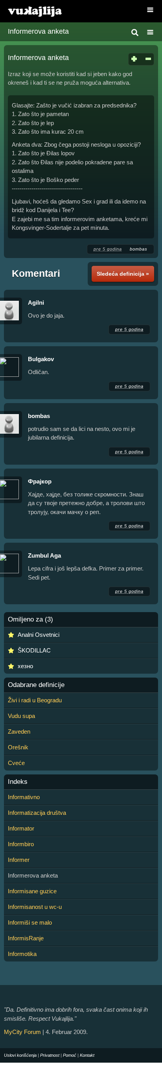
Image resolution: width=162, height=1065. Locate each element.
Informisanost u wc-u (35, 906)
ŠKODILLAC (34, 650)
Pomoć (69, 1055)
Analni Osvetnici (38, 634)
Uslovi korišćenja (20, 1055)
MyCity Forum (22, 1032)
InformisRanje (26, 938)
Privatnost (49, 1055)
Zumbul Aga (44, 555)
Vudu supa (21, 715)
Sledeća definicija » (123, 274)
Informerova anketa (38, 31)
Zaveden (19, 731)
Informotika (22, 954)
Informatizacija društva (37, 812)
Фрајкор (40, 481)
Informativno (24, 797)
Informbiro (21, 844)
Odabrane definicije (36, 685)
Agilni (36, 302)
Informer (18, 859)
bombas (138, 249)
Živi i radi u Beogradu (35, 700)
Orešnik (18, 747)
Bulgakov (41, 359)
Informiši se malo (30, 922)
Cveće (16, 763)
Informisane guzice (32, 891)
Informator (21, 828)
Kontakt (87, 1055)
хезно (25, 666)
